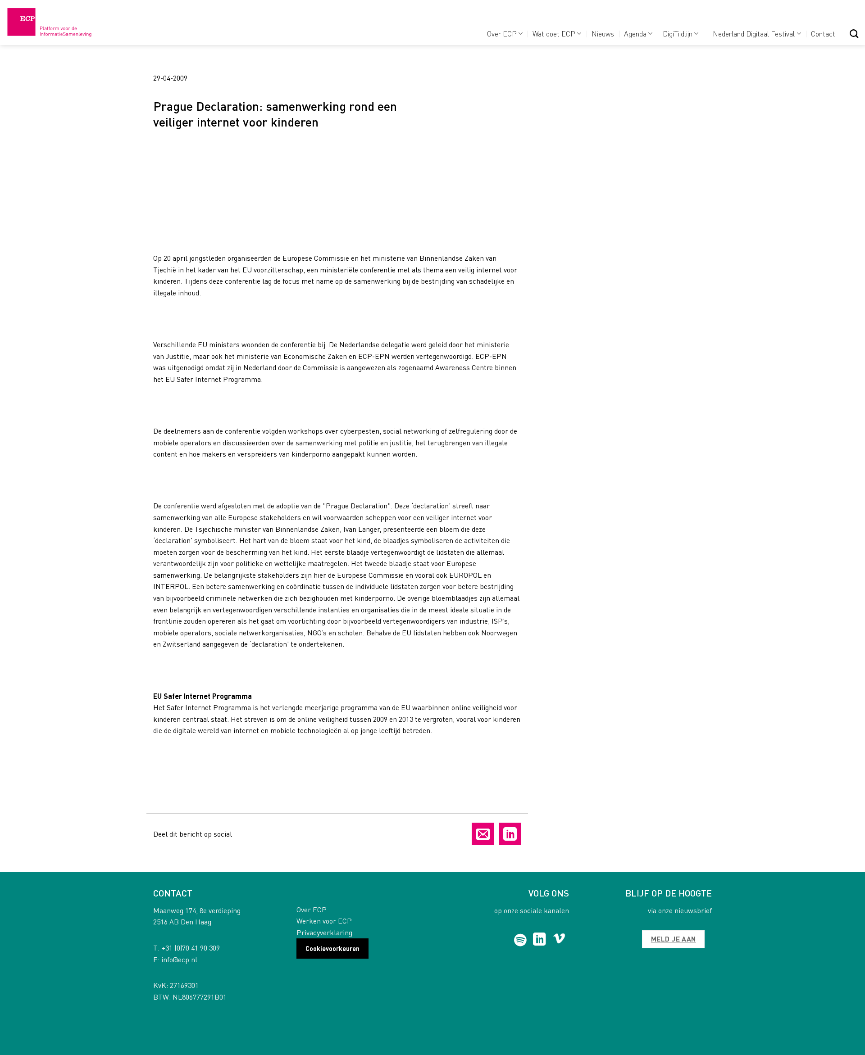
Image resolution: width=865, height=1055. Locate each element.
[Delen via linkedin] (510, 834)
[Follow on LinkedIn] (539, 940)
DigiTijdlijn (677, 33)
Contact (823, 33)
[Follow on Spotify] (520, 940)
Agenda (635, 33)
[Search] (854, 33)
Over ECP (502, 33)
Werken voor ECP (324, 920)
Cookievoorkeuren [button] (332, 948)
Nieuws (603, 33)
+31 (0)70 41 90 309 (190, 947)
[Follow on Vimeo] (559, 940)
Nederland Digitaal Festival (754, 33)
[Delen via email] (483, 834)
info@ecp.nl (179, 959)
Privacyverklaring (324, 932)
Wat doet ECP (554, 33)
